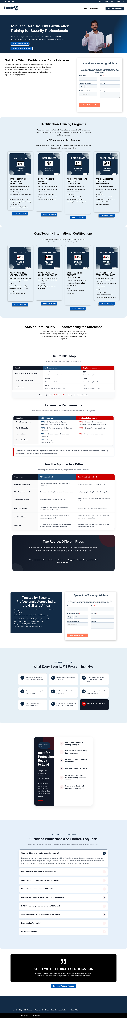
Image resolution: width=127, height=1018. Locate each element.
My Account (28, 1010)
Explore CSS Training (49, 304)
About (100, 1)
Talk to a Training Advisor (20, 43)
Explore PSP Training (49, 214)
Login (111, 1)
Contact (106, 1)
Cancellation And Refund (59, 1010)
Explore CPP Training (20, 213)
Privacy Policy (74, 1010)
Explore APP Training (106, 215)
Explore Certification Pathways (21, 48)
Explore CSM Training (20, 304)
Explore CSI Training (78, 308)
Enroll (118, 1)
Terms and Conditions (42, 1010)
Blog (123, 1)
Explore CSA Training (106, 304)
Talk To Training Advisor (115, 8)
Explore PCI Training (78, 217)
